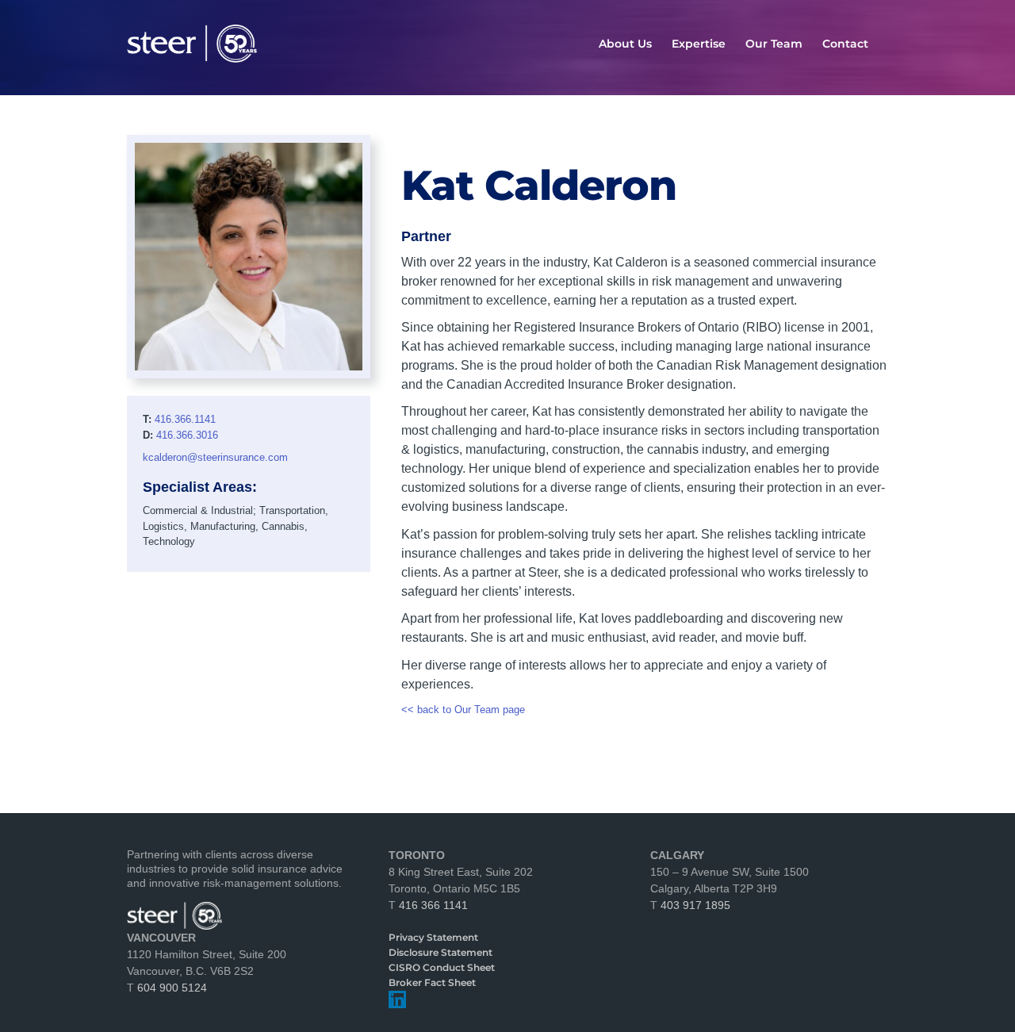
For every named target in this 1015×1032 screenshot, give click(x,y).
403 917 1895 (695, 905)
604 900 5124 (172, 987)
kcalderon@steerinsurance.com (215, 457)
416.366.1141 (185, 419)
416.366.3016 (187, 435)
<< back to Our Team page (463, 709)
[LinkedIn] (397, 999)
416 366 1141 (433, 905)
